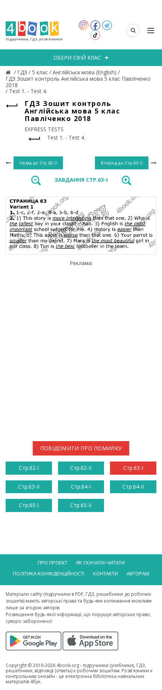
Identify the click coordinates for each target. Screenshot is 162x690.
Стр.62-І (29, 467)
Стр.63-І (133, 467)
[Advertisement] (81, 348)
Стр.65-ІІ (81, 505)
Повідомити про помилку (81, 448)
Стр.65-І (29, 505)
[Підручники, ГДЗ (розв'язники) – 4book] (9, 72)
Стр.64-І (81, 486)
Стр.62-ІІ (81, 467)
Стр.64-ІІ (133, 486)
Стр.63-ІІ (29, 486)
